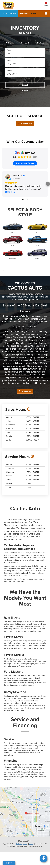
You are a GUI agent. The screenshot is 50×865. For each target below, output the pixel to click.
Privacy (31, 844)
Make (9, 60)
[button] (9, 13)
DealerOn (19, 844)
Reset (25, 90)
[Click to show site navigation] (46, 13)
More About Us (25, 391)
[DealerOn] (24, 841)
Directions (23, 13)
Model (9, 70)
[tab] (9, 42)
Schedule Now (26, 123)
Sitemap (25, 844)
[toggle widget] (43, 858)
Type (9, 50)
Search (25, 85)
